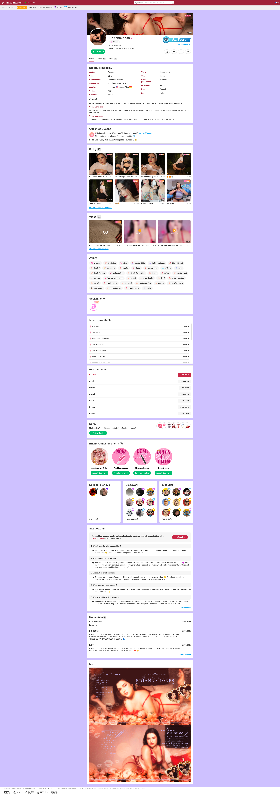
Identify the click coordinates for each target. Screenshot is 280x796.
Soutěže (60, 7)
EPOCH (44, 788)
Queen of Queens (145, 133)
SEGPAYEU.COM (52, 788)
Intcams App (72, 7)
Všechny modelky (8, 7)
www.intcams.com (30, 788)
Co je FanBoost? (184, 44)
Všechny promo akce (47, 7)
